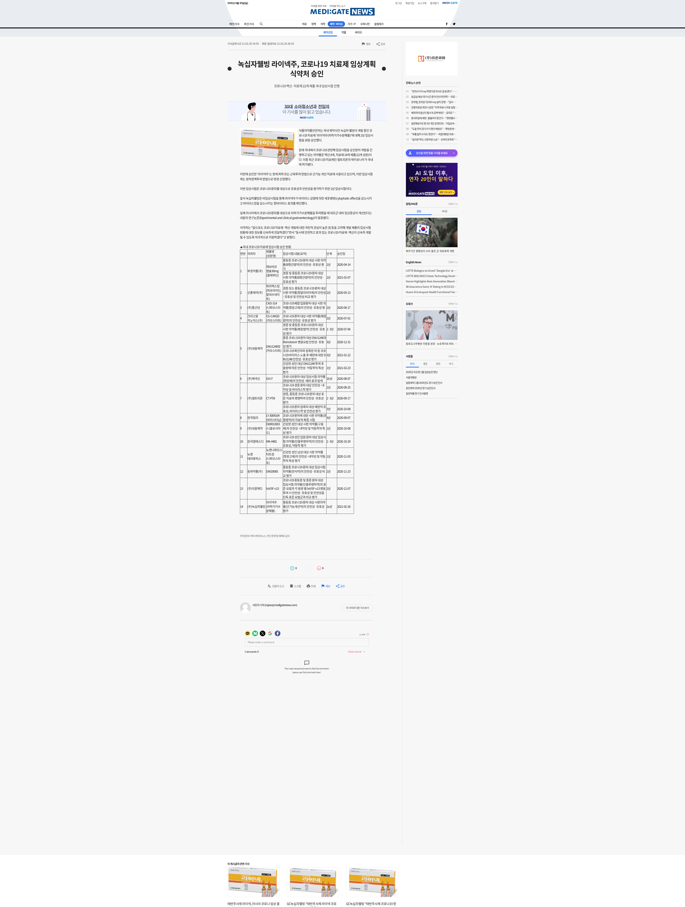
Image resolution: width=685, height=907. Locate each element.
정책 (313, 24)
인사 (412, 363)
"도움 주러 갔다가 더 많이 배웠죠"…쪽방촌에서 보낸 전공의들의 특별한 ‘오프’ (434, 128)
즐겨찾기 (434, 3)
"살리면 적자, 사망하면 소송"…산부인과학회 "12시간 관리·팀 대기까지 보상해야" (434, 139)
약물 (343, 32)
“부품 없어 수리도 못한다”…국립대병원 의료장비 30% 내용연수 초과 (434, 134)
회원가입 (409, 3)
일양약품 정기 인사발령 (417, 393)
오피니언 (365, 24)
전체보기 (451, 204)
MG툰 (444, 211)
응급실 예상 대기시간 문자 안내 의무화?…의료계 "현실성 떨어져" (434, 96)
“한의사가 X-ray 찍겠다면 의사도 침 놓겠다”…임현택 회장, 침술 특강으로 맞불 (434, 91)
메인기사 (234, 24)
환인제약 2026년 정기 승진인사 (420, 388)
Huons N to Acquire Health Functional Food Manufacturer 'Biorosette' (432, 292)
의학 (323, 24)
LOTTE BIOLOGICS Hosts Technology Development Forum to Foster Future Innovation (432, 276)
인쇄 (313, 586)
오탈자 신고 (278, 586)
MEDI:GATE (450, 3)
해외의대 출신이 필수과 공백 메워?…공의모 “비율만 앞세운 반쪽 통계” (434, 112)
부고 (451, 363)
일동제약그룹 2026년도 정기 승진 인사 (424, 382)
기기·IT (351, 24)
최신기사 (249, 24)
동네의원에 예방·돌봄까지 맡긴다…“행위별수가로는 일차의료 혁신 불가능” (434, 118)
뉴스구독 (422, 3)
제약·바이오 (336, 24)
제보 (368, 44)
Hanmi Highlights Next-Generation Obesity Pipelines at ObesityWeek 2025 (432, 281)
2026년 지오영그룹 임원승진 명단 (422, 372)
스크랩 (297, 586)
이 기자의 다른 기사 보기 (357, 607)
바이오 (358, 32)
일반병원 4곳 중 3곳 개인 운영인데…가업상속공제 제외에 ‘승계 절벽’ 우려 (434, 123)
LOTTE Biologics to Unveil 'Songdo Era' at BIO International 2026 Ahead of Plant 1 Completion (432, 270)
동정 (438, 363)
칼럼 (419, 211)
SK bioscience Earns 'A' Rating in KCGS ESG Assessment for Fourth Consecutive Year (432, 286)
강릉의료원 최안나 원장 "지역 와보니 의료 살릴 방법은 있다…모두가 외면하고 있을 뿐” (434, 107)
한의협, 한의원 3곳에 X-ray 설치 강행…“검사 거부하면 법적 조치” (434, 102)
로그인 (398, 3)
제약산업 (328, 32)
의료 (304, 24)
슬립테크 (379, 24)
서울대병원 (411, 377)
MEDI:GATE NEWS (342, 10)
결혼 (425, 363)
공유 (382, 44)
